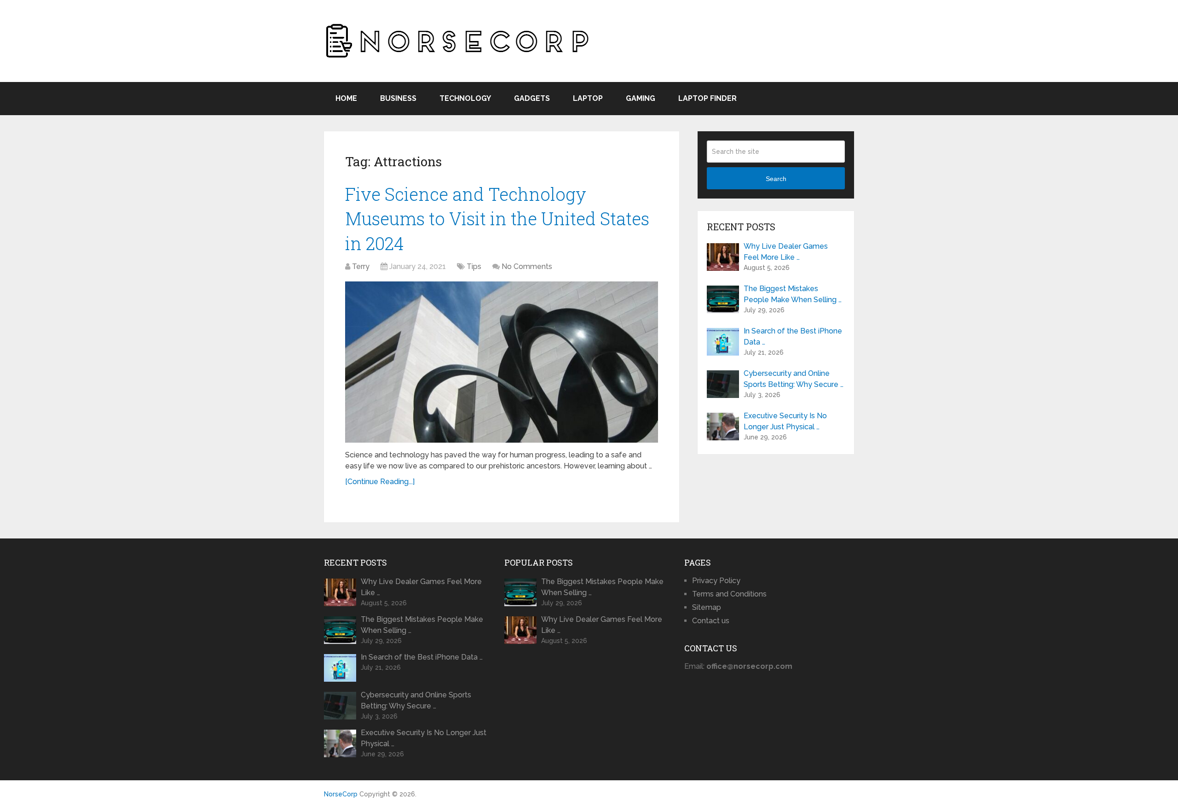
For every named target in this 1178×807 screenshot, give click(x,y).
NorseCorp (341, 794)
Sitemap (706, 607)
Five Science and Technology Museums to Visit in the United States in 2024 (497, 218)
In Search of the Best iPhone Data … (793, 336)
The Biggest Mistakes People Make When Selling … (793, 294)
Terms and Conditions (729, 594)
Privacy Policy (716, 580)
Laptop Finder (707, 98)
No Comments (527, 266)
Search (776, 178)
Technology (465, 98)
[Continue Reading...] (380, 481)
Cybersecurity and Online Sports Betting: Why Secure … (793, 379)
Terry (361, 266)
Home (346, 98)
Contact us (710, 620)
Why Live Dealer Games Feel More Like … (786, 252)
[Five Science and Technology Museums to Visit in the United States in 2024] (501, 362)
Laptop (588, 98)
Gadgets (532, 98)
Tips (474, 266)
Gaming (640, 98)
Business (398, 98)
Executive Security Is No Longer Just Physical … (785, 421)
